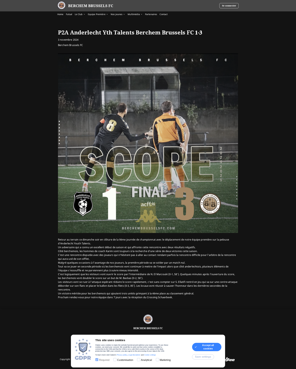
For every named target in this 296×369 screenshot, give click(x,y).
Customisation (125, 360)
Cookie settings (150, 355)
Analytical (146, 360)
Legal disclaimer (134, 355)
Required (104, 360)
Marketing (165, 360)
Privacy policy (122, 355)
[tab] (61, 14)
